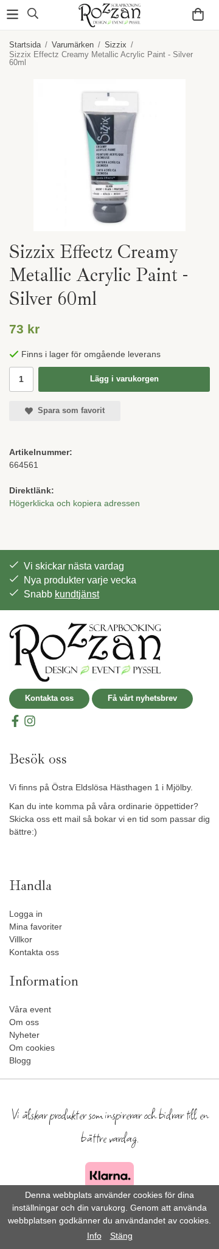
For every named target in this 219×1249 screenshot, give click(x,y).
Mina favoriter (35, 926)
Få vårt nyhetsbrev (142, 698)
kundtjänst (77, 594)
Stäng (121, 1235)
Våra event (30, 1009)
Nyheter (24, 1035)
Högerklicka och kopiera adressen (74, 503)
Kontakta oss (49, 698)
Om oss (24, 1022)
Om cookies (32, 1047)
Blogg (20, 1060)
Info (94, 1235)
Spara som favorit (69, 410)
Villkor (20, 939)
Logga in (26, 914)
